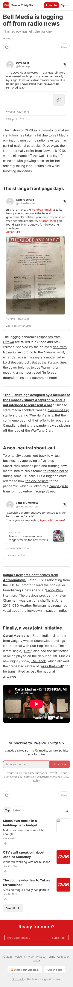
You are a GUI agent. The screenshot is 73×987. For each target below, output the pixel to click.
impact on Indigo (55, 610)
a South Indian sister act (48, 636)
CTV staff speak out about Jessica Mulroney (24, 855)
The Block (38, 661)
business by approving (20, 461)
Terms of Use (54, 773)
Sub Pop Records (43, 646)
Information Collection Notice (39, 776)
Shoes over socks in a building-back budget (20, 823)
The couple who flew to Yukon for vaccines (26, 882)
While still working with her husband (26, 862)
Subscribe (51, 5)
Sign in (65, 5)
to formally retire (21, 151)
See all (10, 908)
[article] (36, 832)
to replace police (55, 471)
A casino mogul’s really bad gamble (26, 890)
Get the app (55, 969)
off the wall (36, 156)
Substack (18, 979)
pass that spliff (52, 666)
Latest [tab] (17, 810)
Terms (51, 956)
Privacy (40, 956)
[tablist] (13, 810)
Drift (27, 651)
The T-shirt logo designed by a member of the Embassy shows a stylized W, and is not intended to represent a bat (36, 400)
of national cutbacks (25, 145)
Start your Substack (26, 969)
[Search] (66, 810)
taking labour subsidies (33, 166)
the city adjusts (36, 481)
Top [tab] (7, 810)
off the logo (11, 430)
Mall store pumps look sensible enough (23, 832)
